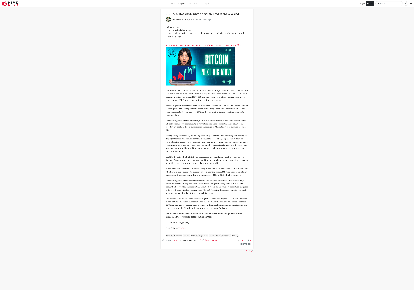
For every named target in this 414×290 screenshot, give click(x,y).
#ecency (235, 236)
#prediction (178, 236)
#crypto (196, 19)
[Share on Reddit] (246, 244)
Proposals (182, 3)
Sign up (370, 3)
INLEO (181, 228)
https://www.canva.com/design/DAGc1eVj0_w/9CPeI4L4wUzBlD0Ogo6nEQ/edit (202, 45)
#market (169, 236)
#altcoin (194, 236)
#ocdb (212, 236)
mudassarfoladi (180, 19)
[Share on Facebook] (241, 244)
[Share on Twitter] (244, 244)
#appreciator (203, 236)
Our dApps (205, 3)
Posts (173, 3)
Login (362, 3)
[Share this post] (251, 244)
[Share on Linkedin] (249, 244)
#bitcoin (186, 236)
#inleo (218, 236)
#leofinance (226, 236)
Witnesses (193, 3)
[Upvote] (201, 240)
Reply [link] (244, 240)
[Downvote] (203, 240)
